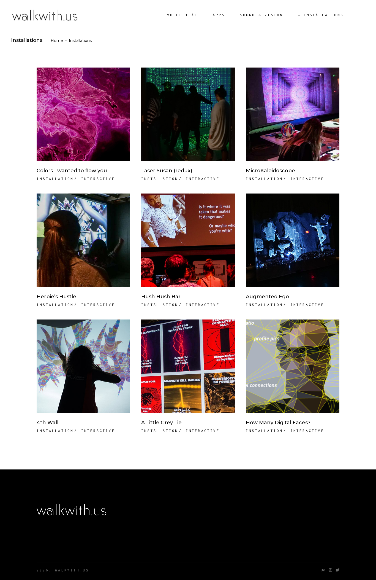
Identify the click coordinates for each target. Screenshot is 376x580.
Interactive (98, 179)
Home (57, 40)
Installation (55, 179)
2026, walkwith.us (63, 570)
